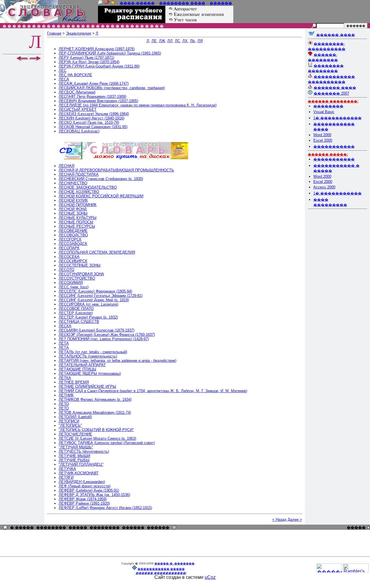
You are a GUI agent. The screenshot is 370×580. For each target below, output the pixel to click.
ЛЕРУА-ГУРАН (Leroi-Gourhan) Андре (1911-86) (99, 66)
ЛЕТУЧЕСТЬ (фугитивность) (84, 451)
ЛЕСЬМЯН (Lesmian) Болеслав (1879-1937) (96, 330)
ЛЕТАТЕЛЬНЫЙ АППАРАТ (82, 365)
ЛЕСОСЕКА (69, 257)
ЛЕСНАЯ (66, 166)
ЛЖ (162, 41)
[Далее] (35, 60)
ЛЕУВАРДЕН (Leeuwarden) (82, 482)
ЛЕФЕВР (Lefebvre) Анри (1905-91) (89, 490)
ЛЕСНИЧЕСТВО (73, 183)
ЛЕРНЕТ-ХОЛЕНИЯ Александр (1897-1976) (97, 49)
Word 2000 (322, 135)
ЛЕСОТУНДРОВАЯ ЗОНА (81, 274)
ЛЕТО (64, 404)
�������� (328, 106)
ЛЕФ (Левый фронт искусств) (84, 486)
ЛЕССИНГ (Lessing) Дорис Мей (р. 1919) (94, 300)
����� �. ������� (174, 563)
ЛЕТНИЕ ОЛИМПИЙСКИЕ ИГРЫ (87, 386)
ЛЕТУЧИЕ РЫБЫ (74, 460)
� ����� (22, 527)
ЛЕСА (64, 79)
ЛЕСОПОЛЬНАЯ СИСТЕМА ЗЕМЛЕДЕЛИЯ (97, 252)
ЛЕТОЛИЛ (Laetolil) (75, 417)
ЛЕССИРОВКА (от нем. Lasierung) (88, 304)
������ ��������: (333, 101)
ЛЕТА (64, 343)
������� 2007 (331, 93)
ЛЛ (170, 41)
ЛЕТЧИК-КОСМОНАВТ (79, 473)
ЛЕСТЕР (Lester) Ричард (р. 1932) (88, 317)
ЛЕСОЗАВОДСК (73, 244)
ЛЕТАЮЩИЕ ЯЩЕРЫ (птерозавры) (90, 373)
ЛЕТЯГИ (66, 477)
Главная (54, 33)
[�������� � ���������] (113, 3)
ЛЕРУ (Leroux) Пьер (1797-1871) (86, 57)
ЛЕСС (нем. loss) (73, 287)
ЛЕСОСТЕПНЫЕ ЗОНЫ (80, 265)
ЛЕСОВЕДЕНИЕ (73, 231)
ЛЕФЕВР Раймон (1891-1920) (84, 503)
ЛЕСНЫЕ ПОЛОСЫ (76, 222)
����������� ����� (161, 568)
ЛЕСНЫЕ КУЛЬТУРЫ (78, 218)
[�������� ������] (100, 3)
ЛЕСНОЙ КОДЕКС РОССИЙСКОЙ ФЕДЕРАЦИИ (101, 196)
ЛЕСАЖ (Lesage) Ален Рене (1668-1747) (94, 83)
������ (221, 3)
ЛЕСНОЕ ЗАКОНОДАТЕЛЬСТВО (88, 187)
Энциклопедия (78, 33)
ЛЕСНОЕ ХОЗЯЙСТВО (79, 192)
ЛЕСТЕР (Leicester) (76, 313)
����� (78, 527)
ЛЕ (154, 41)
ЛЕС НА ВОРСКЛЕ (75, 75)
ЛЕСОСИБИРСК (73, 261)
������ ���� (335, 35)
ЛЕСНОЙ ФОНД (73, 209)
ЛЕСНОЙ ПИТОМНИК (78, 205)
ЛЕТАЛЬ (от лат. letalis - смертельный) (93, 352)
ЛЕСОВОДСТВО (73, 235)
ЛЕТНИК (66, 395)
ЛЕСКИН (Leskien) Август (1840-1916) (91, 118)
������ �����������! (161, 573)
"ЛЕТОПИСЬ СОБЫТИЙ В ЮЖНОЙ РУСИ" (96, 430)
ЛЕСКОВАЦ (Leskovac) (79, 131)
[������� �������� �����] (5, 527)
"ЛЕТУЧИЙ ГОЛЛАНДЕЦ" (81, 464)
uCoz (210, 577)
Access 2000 (324, 187)
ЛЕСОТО (66, 269)
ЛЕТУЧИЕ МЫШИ (74, 456)
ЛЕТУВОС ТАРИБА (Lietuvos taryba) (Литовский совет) (107, 443)
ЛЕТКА (65, 378)
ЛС (177, 41)
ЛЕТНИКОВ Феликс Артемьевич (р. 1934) (95, 399)
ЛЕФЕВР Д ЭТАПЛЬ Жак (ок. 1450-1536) (94, 495)
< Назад (279, 519)
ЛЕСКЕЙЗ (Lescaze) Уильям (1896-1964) (94, 114)
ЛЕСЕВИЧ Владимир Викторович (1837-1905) (98, 101)
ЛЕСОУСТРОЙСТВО (77, 278)
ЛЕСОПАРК (69, 248)
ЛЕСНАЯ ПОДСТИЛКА (79, 174)
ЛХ (185, 41)
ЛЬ (192, 41)
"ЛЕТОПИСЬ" (70, 425)
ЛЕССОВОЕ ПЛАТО (76, 308)
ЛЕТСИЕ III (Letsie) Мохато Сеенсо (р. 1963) (97, 438)
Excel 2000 (322, 140)
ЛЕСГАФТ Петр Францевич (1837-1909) (92, 96)
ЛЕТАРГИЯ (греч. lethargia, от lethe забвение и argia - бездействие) (117, 360)
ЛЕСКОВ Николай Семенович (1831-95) (93, 127)
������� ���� (335, 87)
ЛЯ (200, 41)
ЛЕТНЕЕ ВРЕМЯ (74, 382)
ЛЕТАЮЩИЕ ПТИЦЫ (77, 369)
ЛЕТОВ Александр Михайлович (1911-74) (95, 412)
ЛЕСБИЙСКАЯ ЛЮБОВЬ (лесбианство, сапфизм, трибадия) (112, 88)
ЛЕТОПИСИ (69, 421)
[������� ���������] (107, 3)
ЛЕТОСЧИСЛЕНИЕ (75, 434)
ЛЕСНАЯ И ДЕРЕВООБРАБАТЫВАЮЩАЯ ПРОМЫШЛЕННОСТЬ (116, 170)
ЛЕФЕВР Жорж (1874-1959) (83, 499)
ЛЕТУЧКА (67, 469)
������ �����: (328, 154)
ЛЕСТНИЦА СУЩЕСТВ (79, 321)
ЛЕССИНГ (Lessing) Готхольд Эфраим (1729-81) (101, 295)
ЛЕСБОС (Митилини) (77, 92)
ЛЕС (62, 70)
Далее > (295, 519)
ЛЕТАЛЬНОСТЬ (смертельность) (88, 356)
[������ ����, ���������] (311, 35)
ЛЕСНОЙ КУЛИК (73, 200)
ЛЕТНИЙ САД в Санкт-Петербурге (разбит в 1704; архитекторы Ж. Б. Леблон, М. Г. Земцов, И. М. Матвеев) (153, 391)
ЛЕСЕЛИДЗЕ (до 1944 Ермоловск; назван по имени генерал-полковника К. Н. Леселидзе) (138, 105)
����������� (334, 146)
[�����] (368, 527)
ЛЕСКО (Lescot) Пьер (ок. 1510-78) (89, 122)
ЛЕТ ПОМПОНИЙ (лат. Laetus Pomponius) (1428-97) (104, 339)
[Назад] (22, 60)
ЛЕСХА (65, 326)
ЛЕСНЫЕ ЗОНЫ (73, 213)
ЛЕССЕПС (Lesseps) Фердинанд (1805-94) (95, 291)
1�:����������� (337, 118)
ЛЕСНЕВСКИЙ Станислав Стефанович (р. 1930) (101, 179)
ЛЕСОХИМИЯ (71, 282)
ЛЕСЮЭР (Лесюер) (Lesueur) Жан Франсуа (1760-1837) (107, 334)
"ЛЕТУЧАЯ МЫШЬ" (76, 447)
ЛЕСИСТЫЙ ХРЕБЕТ (78, 109)
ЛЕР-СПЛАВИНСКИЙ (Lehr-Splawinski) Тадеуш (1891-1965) (110, 53)
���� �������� (182, 3)
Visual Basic (323, 112)
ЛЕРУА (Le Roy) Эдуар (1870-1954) (89, 62)
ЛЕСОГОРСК (70, 239)
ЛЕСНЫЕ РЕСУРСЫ (77, 226)
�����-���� (137, 3)
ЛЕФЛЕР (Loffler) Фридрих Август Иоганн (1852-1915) (105, 508)
